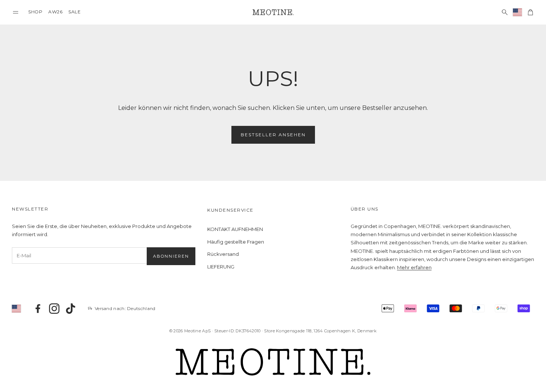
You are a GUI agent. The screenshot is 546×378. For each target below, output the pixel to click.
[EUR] (518, 12)
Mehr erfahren (414, 267)
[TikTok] (70, 308)
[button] (15, 12)
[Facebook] (38, 308)
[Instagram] (54, 308)
